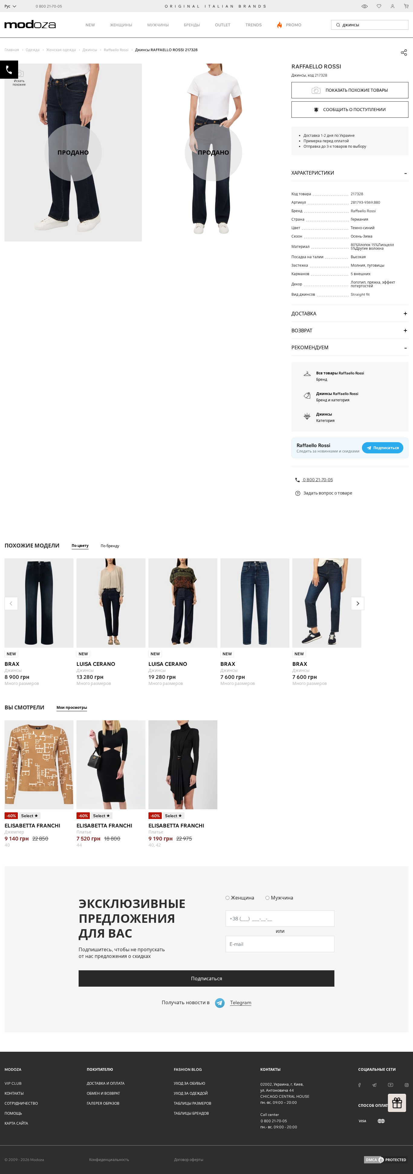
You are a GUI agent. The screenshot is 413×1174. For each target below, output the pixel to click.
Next (357, 603)
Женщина (242, 898)
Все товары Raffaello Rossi (340, 373)
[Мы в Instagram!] (406, 1084)
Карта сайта (16, 1123)
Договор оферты (188, 1159)
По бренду (110, 546)
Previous (11, 603)
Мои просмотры (72, 707)
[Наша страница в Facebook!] (359, 1084)
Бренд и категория (333, 400)
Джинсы (324, 414)
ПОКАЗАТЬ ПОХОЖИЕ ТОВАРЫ (357, 90)
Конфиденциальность (109, 1159)
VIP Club (13, 1083)
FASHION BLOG (188, 1069)
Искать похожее (19, 83)
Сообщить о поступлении (354, 109)
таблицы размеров (192, 1103)
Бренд (321, 379)
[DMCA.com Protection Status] (385, 1159)
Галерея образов (103, 1103)
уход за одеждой (191, 1093)
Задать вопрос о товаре (327, 493)
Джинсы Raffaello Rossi (337, 393)
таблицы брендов (191, 1113)
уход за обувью (189, 1083)
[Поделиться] (403, 52)
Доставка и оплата (106, 1083)
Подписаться (206, 978)
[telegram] (374, 1084)
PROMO (289, 24)
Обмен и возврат (103, 1093)
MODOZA (13, 1069)
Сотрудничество (21, 1103)
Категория (325, 420)
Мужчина (282, 898)
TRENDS (254, 24)
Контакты (14, 1093)
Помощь (13, 1113)
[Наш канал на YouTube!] (390, 1084)
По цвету (80, 545)
